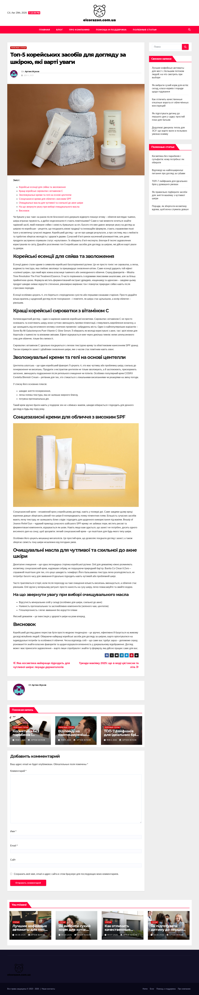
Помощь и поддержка (111, 29)
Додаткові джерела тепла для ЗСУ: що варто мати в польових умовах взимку (169, 130)
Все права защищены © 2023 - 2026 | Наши (27, 989)
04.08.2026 (66, 935)
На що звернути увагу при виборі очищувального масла (49, 206)
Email (14, 845)
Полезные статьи (145, 29)
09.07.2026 (112, 935)
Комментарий (18, 771)
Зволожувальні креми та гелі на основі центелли (45, 195)
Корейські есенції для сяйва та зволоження (42, 187)
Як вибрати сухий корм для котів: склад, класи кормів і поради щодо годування (170, 88)
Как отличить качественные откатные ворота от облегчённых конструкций (170, 102)
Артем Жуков (32, 71)
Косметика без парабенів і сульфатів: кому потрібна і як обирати (168, 159)
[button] (189, 29)
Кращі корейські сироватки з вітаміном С (41, 191)
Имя (13, 831)
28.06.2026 (159, 935)
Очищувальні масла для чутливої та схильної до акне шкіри (51, 203)
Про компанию (79, 29)
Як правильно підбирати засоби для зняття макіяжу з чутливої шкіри (169, 195)
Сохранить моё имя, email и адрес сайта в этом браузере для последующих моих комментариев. (66, 874)
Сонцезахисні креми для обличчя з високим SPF (45, 199)
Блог (59, 29)
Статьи (16, 922)
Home (145, 989)
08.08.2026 (20, 935)
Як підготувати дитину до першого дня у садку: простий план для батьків (168, 116)
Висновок (24, 210)
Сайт (13, 859)
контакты (51, 989)
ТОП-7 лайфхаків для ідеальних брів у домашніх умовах (121, 734)
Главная (44, 29)
